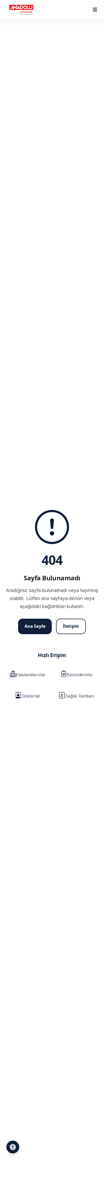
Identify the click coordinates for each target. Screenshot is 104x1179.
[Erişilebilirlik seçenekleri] (12, 1147)
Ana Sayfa (35, 626)
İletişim (71, 626)
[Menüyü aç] (95, 9)
